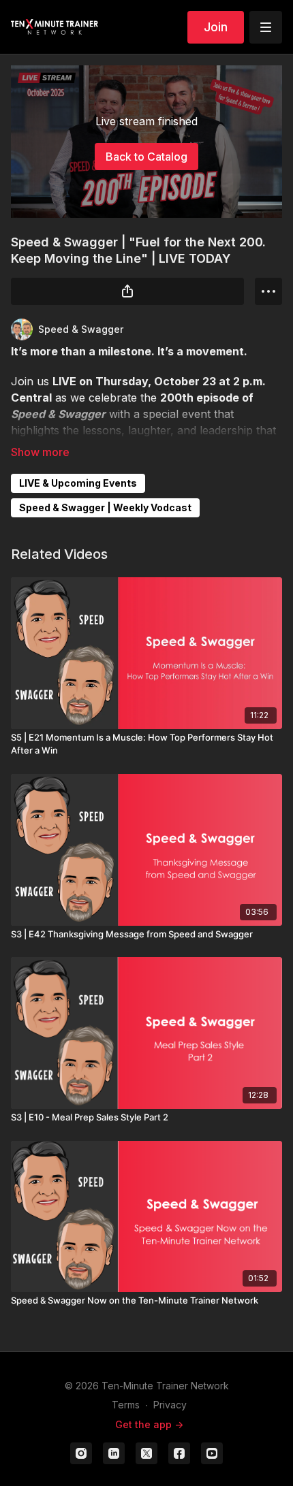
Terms (126, 1404)
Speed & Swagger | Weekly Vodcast (105, 507)
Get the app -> (149, 1424)
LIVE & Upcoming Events (78, 483)
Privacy (170, 1404)
